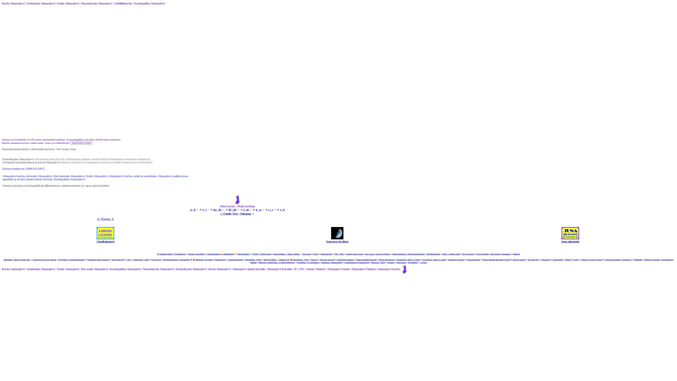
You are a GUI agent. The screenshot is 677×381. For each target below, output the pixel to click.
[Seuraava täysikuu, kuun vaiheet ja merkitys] (337, 238)
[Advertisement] (108, 36)
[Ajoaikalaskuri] (105, 238)
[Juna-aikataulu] (570, 238)
